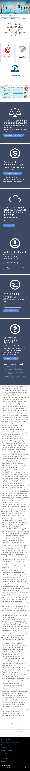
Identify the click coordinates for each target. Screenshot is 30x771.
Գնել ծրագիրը (4, 753)
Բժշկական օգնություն (10, 370)
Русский (4, 762)
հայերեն (4, 761)
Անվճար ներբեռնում (10, 262)
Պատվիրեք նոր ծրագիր (11, 358)
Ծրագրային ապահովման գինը (12, 173)
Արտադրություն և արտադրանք (13, 368)
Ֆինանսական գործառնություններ (14, 369)
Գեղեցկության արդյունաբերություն (14, 372)
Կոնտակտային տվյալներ (11, 310)
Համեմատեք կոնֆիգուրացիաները (13, 135)
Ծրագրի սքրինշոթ (6, 739)
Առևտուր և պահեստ (10, 366)
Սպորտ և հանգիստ (10, 373)
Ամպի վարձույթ (9, 225)
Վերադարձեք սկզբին (6, 758)
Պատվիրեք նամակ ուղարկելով (12, 305)
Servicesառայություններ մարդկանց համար (16, 376)
